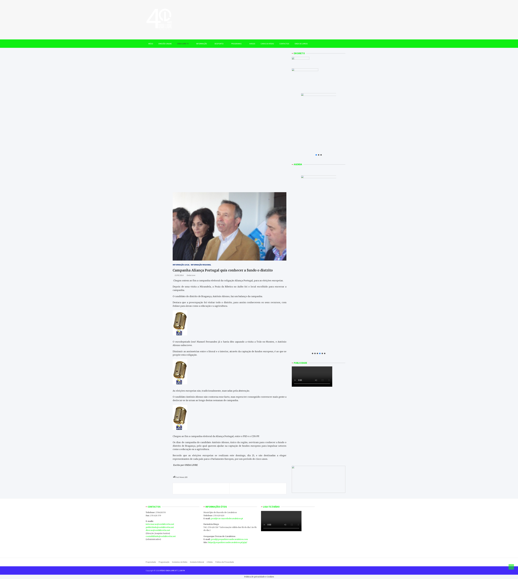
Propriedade (151, 562)
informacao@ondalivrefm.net (160, 524)
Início (150, 43)
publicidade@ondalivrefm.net (160, 527)
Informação (201, 43)
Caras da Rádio (267, 43)
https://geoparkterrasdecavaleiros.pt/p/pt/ (227, 542)
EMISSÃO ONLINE (165, 43)
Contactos (284, 43)
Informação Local (181, 265)
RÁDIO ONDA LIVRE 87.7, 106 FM (172, 570)
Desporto (219, 43)
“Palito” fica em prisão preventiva (264, 488)
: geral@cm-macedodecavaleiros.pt (226, 518)
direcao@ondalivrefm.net (158, 530)
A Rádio (210, 562)
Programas (236, 43)
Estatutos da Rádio (179, 562)
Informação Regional (201, 265)
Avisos (252, 43)
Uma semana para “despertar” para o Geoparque (202, 488)
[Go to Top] (511, 567)
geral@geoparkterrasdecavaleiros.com (229, 539)
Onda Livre (191, 275)
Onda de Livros (301, 43)
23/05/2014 (179, 275)
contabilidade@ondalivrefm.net (161, 536)
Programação (164, 562)
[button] (316, 155)
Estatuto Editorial (197, 562)
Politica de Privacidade (224, 562)
